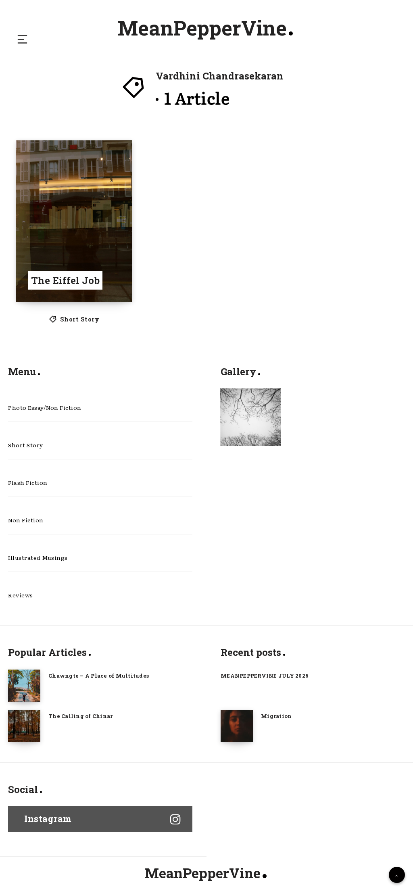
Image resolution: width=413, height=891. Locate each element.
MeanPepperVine (202, 28)
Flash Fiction (28, 482)
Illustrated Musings (38, 557)
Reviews (20, 595)
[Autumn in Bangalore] (250, 417)
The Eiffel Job (65, 280)
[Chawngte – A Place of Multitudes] (24, 686)
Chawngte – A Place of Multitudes (98, 675)
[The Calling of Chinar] (24, 726)
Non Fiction (26, 520)
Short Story (80, 319)
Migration (276, 716)
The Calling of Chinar (80, 716)
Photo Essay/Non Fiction (44, 407)
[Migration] (237, 726)
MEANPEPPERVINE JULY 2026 (265, 675)
